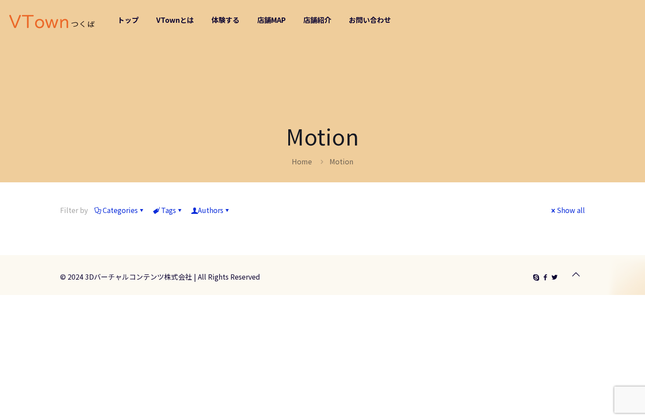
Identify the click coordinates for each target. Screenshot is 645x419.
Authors (210, 210)
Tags (168, 210)
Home (302, 161)
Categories (120, 210)
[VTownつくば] (52, 19)
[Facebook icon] (545, 276)
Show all (571, 210)
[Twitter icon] (554, 276)
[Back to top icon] (575, 274)
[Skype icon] (536, 276)
